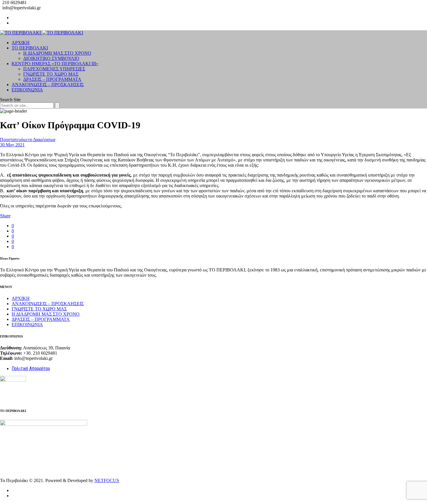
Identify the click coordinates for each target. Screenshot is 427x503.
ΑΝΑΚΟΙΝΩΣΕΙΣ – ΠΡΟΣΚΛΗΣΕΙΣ (48, 84)
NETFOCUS (106, 480)
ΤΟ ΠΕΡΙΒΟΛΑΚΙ (30, 47)
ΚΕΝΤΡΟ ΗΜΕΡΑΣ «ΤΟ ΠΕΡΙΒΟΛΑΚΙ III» (55, 63)
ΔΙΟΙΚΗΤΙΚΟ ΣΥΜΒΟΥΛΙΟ (51, 58)
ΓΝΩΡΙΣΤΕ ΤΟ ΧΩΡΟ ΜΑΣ (50, 74)
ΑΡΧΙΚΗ (21, 42)
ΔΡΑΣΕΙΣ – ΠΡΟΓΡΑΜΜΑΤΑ (52, 79)
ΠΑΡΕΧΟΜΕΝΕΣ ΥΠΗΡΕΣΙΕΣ (54, 68)
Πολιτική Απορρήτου (31, 368)
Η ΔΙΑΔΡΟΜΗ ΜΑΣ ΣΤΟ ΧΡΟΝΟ (57, 53)
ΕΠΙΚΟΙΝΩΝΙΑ (27, 89)
